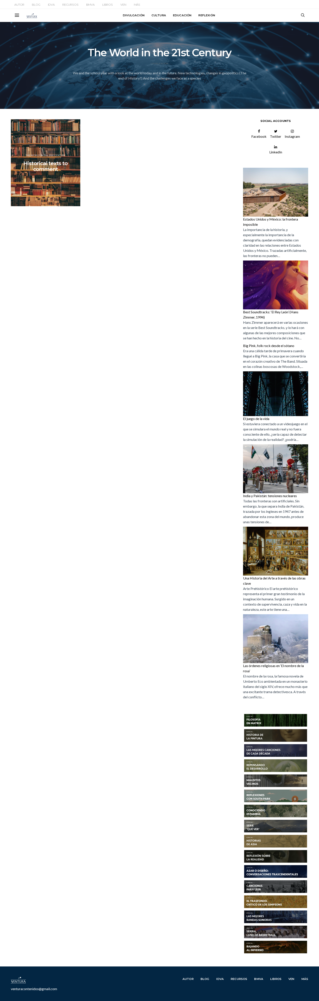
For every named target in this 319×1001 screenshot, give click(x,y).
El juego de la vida (256, 419)
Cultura (158, 15)
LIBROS (107, 4)
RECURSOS (70, 4)
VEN (123, 4)
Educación (182, 15)
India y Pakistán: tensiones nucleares (270, 496)
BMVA (90, 4)
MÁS (137, 4)
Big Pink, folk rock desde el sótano (268, 346)
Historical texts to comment (45, 166)
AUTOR (19, 4)
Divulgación (134, 15)
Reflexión (206, 15)
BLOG (36, 4)
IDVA (51, 4)
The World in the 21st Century (45, 155)
